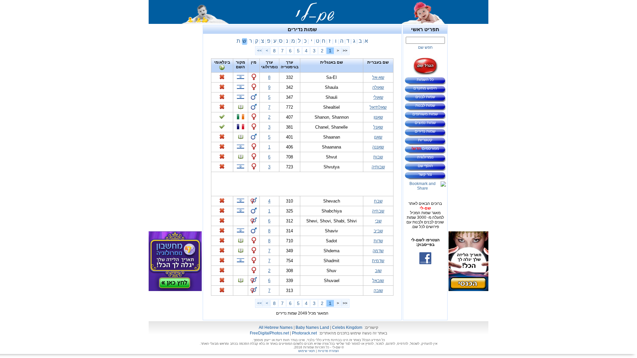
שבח (378, 201)
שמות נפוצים (425, 122)
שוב (378, 270)
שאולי (378, 97)
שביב (378, 230)
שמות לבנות (425, 105)
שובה (378, 290)
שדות (378, 240)
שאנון (378, 117)
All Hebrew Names (276, 327)
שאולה (378, 87)
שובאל (378, 280)
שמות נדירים (425, 131)
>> (259, 50)
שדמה (378, 250)
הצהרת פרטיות (328, 351)
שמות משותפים (425, 114)
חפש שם (425, 47)
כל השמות (425, 79)
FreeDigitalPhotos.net (269, 333)
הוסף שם (425, 165)
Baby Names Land (312, 327)
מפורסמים (425, 148)
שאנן (378, 137)
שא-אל (378, 77)
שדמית (378, 260)
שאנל (378, 127)
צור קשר (425, 174)
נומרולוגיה (425, 157)
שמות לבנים (425, 96)
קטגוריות (425, 140)
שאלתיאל (378, 107)
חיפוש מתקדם (425, 88)
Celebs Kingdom (347, 327)
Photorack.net (304, 333)
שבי (378, 220)
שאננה (378, 147)
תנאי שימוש (306, 351)
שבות (378, 156)
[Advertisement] (468, 124)
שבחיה (378, 211)
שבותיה (378, 166)
